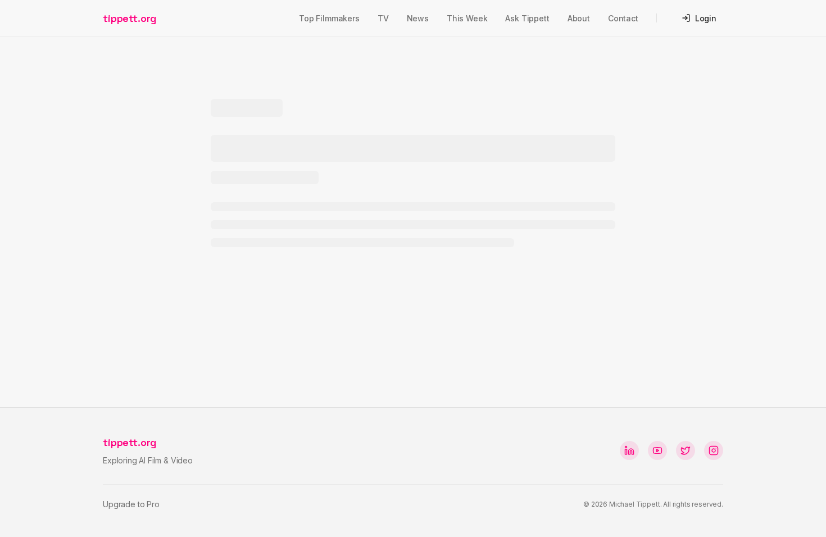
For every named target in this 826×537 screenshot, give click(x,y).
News (418, 18)
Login (705, 18)
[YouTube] (657, 450)
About (579, 18)
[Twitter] (685, 450)
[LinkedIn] (629, 450)
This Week (467, 18)
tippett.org (129, 18)
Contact (623, 18)
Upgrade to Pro (131, 504)
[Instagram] (713, 450)
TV (383, 18)
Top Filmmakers (329, 18)
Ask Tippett (527, 18)
